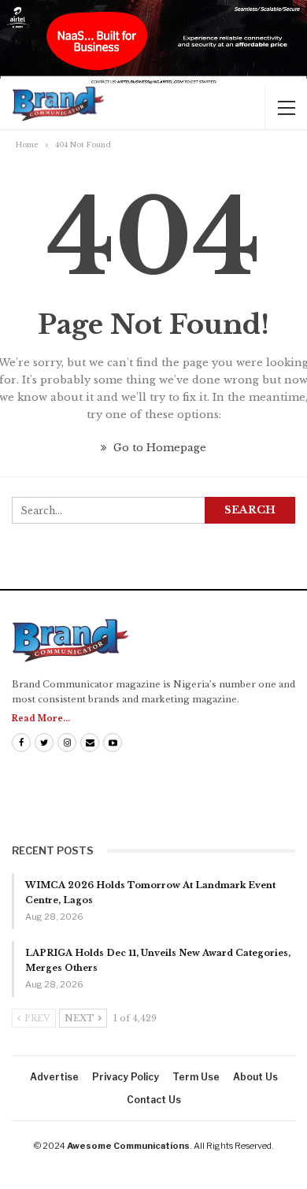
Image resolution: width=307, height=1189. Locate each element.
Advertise (54, 1077)
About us (255, 1077)
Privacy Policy (125, 1077)
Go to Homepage (158, 447)
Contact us (154, 1100)
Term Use (196, 1077)
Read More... (41, 718)
